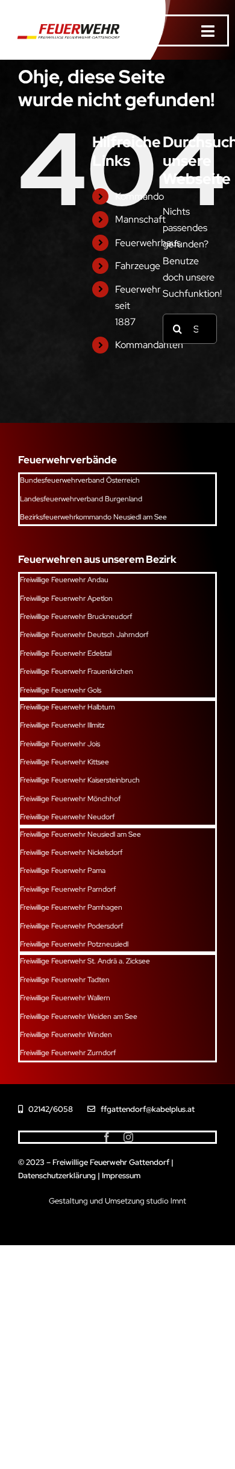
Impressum (121, 1175)
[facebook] (106, 1137)
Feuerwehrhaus (148, 242)
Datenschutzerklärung (57, 1175)
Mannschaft (140, 219)
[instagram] (128, 1137)
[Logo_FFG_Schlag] (66, 22)
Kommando (139, 196)
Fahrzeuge (137, 265)
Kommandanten (149, 344)
